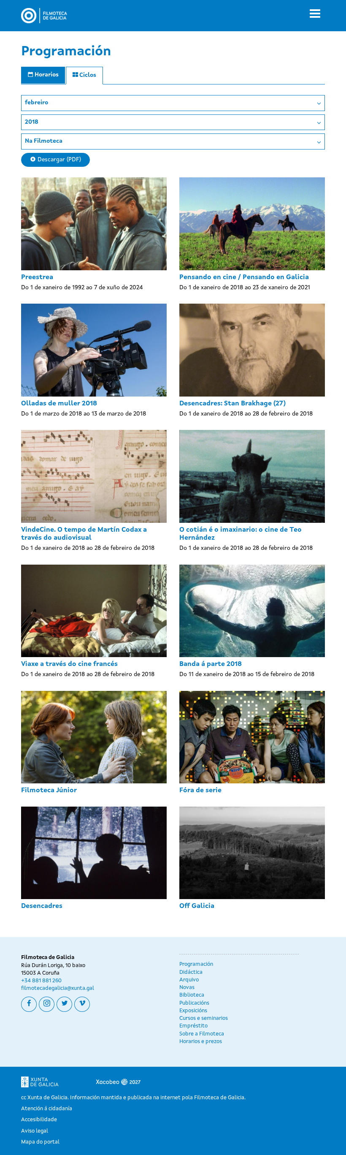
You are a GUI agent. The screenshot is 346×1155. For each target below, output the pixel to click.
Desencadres (41, 906)
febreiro (36, 103)
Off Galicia (196, 906)
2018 (31, 122)
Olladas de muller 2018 (59, 403)
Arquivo (189, 980)
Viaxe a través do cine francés (69, 664)
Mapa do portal (40, 1142)
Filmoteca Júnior (49, 790)
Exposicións (193, 1011)
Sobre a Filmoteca (201, 1034)
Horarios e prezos (200, 1041)
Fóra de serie (200, 790)
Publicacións (194, 1003)
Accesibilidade (39, 1119)
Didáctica (191, 972)
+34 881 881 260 (41, 981)
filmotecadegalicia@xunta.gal (57, 988)
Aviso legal (34, 1131)
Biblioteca (191, 995)
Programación (196, 964)
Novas (187, 987)
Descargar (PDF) (58, 160)
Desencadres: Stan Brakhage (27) (232, 403)
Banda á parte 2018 (210, 664)
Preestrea (37, 277)
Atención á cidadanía (46, 1109)
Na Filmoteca (43, 141)
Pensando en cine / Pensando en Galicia (244, 277)
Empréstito (193, 1026)
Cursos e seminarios (203, 1018)
